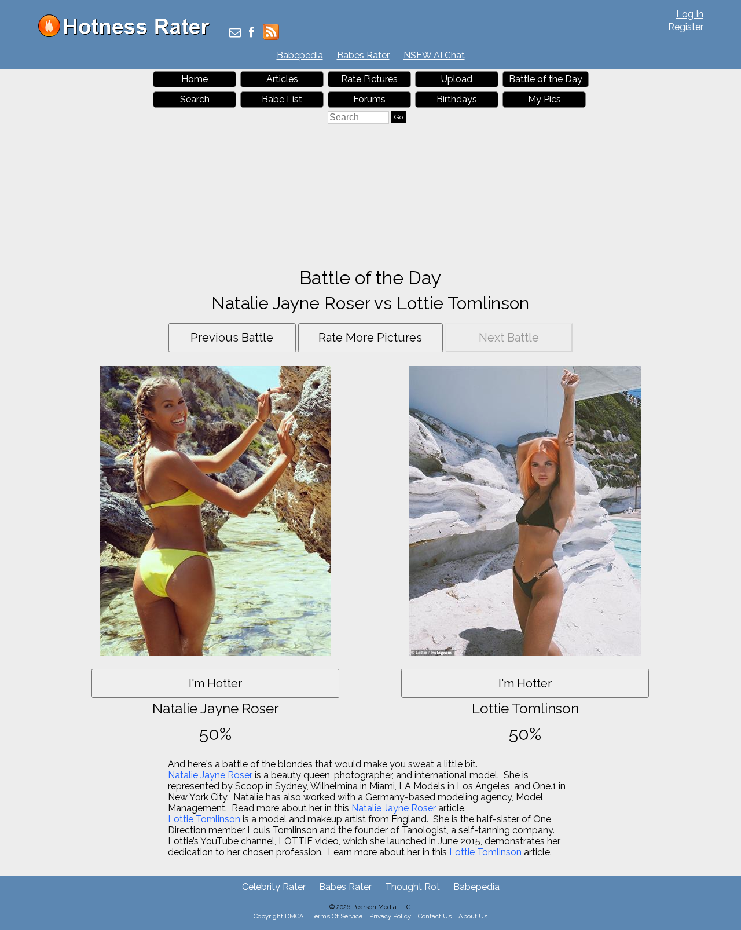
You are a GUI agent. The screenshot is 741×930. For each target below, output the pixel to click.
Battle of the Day (545, 79)
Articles (282, 79)
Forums (369, 99)
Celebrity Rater (274, 886)
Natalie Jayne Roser (210, 775)
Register (685, 26)
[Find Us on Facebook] (251, 33)
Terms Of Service (336, 916)
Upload (456, 79)
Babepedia (300, 55)
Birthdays (456, 99)
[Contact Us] (235, 33)
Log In (689, 14)
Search (195, 99)
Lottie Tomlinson (204, 819)
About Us (472, 916)
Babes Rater (363, 55)
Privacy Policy (390, 916)
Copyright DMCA (279, 916)
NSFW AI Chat (434, 55)
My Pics (544, 99)
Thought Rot (412, 886)
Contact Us (435, 916)
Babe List (282, 99)
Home (194, 79)
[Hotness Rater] (128, 34)
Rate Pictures (369, 79)
